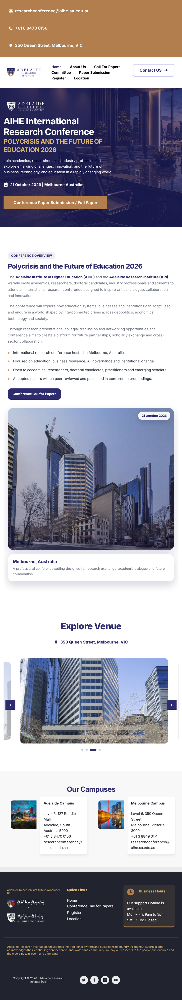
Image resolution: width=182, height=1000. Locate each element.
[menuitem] (56, 67)
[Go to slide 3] (93, 750)
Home (72, 900)
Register (74, 912)
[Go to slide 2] (87, 750)
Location (74, 919)
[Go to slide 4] (100, 750)
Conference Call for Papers (34, 394)
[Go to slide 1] (82, 750)
